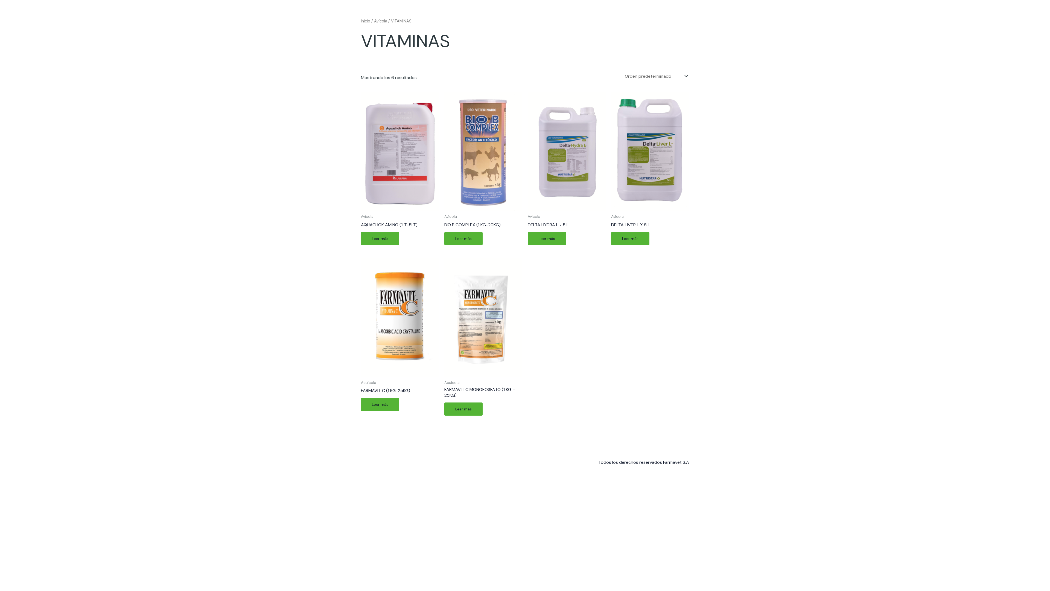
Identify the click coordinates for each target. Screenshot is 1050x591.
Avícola (380, 21)
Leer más (380, 238)
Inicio (365, 21)
